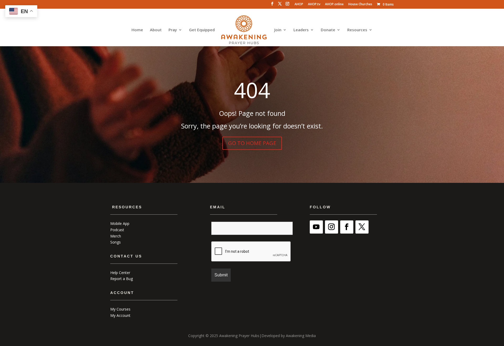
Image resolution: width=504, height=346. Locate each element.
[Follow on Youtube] (316, 227)
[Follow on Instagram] (331, 227)
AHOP (299, 4)
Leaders (301, 30)
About (156, 30)
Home (137, 30)
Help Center (120, 272)
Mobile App (119, 223)
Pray (173, 30)
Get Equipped (202, 30)
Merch (115, 236)
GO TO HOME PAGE (252, 143)
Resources (357, 30)
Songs (115, 242)
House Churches (360, 4)
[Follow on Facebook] (346, 227)
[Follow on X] (362, 227)
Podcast (117, 229)
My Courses (120, 309)
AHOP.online (334, 4)
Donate (328, 30)
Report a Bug (121, 278)
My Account (120, 315)
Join (277, 30)
